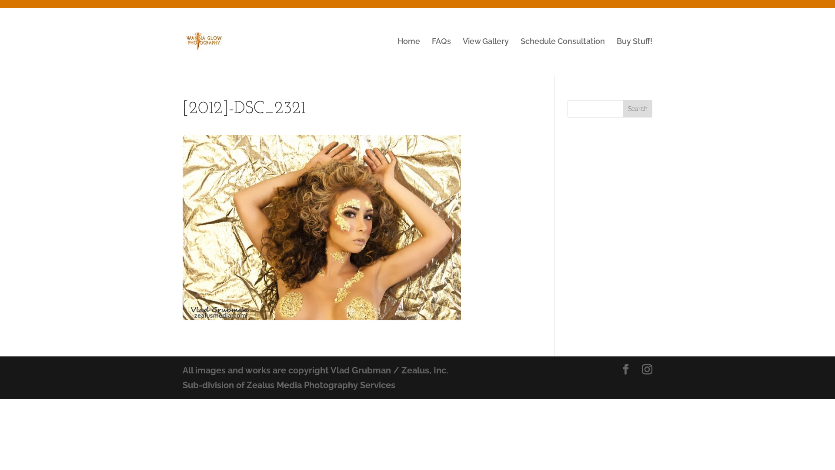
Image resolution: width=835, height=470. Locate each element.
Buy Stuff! (634, 42)
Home (408, 42)
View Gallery (486, 42)
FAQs (441, 42)
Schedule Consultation (563, 42)
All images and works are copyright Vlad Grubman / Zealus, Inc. (315, 370)
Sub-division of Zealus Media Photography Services (289, 385)
